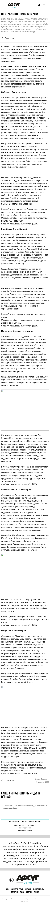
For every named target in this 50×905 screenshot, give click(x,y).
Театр (21, 889)
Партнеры (29, 899)
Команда (5, 899)
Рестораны (14, 892)
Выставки (28, 889)
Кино (7, 889)
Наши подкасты (38, 889)
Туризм (36, 892)
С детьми (29, 892)
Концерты (14, 889)
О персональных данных (25, 864)
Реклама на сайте (17, 899)
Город (22, 892)
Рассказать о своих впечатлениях (25, 822)
